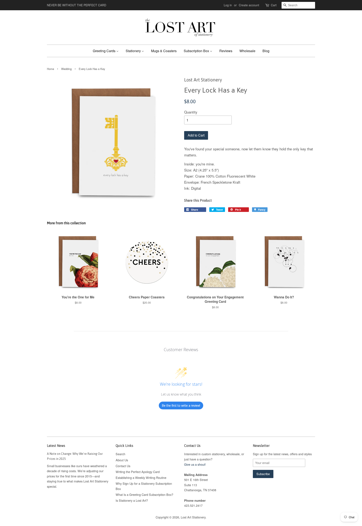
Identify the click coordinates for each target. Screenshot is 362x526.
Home (50, 69)
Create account (249, 5)
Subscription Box (197, 50)
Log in (228, 5)
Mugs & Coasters (164, 50)
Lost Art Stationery (193, 517)
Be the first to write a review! (181, 405)
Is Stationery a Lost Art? (132, 500)
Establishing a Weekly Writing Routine (141, 477)
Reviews (225, 50)
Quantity (190, 112)
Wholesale (247, 50)
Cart (274, 5)
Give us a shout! (195, 464)
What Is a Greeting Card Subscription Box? (144, 494)
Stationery (134, 50)
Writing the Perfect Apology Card (138, 471)
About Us (122, 460)
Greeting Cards (104, 50)
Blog (265, 50)
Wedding (66, 69)
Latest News (56, 445)
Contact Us (123, 466)
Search (120, 454)
